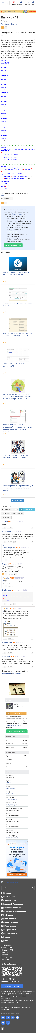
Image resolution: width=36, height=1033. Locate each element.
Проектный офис (11, 922)
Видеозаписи (10, 930)
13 (11, 198)
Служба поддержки (12, 964)
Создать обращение (12, 986)
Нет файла (9, 794)
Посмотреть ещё (17, 500)
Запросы (9, 783)
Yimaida (8, 656)
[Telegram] (3, 1018)
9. (2, 656)
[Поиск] (8, 3)
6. (2, 590)
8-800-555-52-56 (9, 979)
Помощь (4, 955)
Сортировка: (12, 513)
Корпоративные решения (15, 911)
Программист (11, 788)
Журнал (7, 893)
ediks (7, 578)
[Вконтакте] (8, 1018)
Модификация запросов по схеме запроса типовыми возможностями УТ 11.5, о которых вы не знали (17, 396)
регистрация (6, 673)
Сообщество (6, 948)
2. (2, 531)
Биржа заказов (10, 933)
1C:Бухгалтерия (11, 805)
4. (3, 546)
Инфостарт (5, 195)
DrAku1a (8, 590)
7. (3, 608)
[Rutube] (8, 1023)
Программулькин (9, 548)
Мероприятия (10, 926)
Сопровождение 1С (12, 908)
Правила (4, 952)
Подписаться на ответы (10, 509)
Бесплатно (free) (12, 838)
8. (2, 642)
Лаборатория (10, 900)
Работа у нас (6, 957)
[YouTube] (3, 1023)
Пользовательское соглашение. (13, 1000)
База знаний (9, 897)
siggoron (8, 531)
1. (2, 522)
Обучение (8, 915)
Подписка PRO (7, 950)
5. (3, 578)
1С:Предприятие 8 (12, 799)
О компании (6, 945)
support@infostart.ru (10, 981)
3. (2, 564)
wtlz (6, 522)
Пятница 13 (9, 17)
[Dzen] (17, 1018)
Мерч (6, 941)
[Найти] (33, 888)
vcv (6, 564)
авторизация (17, 673)
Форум (7, 937)
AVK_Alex (8, 642)
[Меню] (3, 3)
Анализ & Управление (13, 904)
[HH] (13, 1018)
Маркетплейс (10, 919)
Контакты (5, 959)
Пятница (6, 198)
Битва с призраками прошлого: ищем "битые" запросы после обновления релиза (18, 488)
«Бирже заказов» (18, 214)
